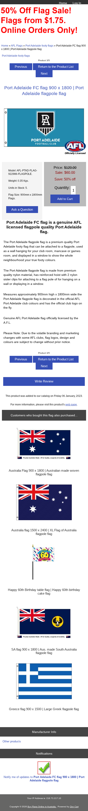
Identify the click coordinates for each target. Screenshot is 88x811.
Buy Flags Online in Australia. (42, 806)
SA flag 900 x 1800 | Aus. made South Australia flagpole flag (44, 651)
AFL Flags (17, 45)
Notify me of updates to (44, 778)
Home (63, 3)
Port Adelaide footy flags (39, 45)
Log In (77, 3)
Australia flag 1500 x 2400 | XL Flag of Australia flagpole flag (43, 532)
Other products (12, 741)
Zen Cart (74, 806)
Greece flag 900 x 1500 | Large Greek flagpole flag (44, 709)
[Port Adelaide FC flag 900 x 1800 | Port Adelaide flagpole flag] (44, 153)
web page (71, 404)
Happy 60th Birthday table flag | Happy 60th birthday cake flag (44, 591)
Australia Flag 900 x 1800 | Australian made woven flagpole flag (44, 472)
